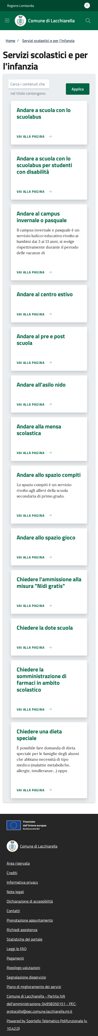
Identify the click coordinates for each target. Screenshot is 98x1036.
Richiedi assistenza (22, 930)
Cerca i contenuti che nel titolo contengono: (28, 88)
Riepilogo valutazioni (23, 967)
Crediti (12, 873)
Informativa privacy (22, 882)
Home (10, 40)
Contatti (13, 911)
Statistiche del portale (24, 939)
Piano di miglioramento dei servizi (34, 986)
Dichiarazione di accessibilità (30, 901)
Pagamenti (15, 958)
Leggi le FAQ (17, 949)
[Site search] (88, 20)
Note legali (15, 892)
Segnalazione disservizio (26, 977)
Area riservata (18, 863)
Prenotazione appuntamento (30, 920)
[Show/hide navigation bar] (7, 20)
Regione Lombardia (20, 5)
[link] (35, 136)
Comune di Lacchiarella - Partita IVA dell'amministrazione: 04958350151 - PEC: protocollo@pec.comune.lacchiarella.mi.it (41, 1003)
